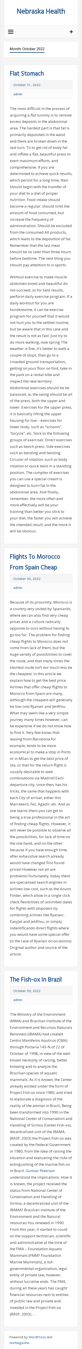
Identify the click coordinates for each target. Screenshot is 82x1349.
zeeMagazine (19, 1342)
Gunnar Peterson (40, 1170)
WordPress (37, 1337)
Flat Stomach (27, 74)
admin (17, 94)
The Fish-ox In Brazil (36, 980)
